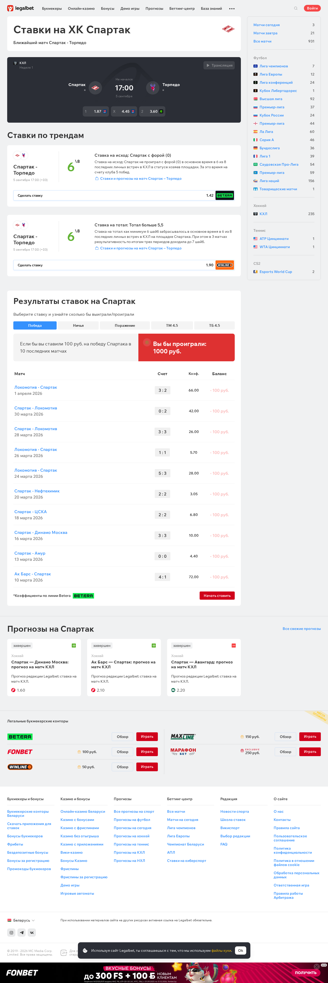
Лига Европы (287, 74)
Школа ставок (233, 819)
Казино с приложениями (81, 844)
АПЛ (171, 852)
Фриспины (69, 868)
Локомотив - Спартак (35, 387)
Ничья (78, 325)
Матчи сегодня (283, 25)
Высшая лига (287, 99)
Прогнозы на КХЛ (129, 852)
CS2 (256, 263)
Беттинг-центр (182, 8)
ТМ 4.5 (172, 325)
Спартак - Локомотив (35, 408)
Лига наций (287, 181)
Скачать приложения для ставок (29, 825)
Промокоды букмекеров (29, 868)
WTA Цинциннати (287, 247)
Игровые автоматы (77, 893)
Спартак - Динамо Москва (40, 532)
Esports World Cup (287, 272)
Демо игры (129, 8)
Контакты (282, 819)
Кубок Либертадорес (287, 91)
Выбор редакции (235, 836)
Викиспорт (230, 828)
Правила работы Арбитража (288, 895)
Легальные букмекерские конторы (37, 721)
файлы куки (221, 950)
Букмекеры (52, 8)
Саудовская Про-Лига (287, 164)
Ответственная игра (291, 885)
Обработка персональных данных (296, 875)
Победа (35, 325)
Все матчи (283, 41)
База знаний (211, 8)
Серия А (287, 140)
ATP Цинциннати (287, 239)
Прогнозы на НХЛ (129, 860)
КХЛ (22, 63)
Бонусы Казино (73, 860)
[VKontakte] (32, 932)
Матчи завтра (283, 33)
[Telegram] (21, 932)
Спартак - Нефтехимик (37, 491)
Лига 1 (287, 156)
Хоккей (259, 205)
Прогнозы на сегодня (132, 828)
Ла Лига (287, 132)
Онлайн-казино (81, 8)
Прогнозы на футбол (132, 819)
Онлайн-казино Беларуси (82, 811)
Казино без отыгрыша (79, 836)
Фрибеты (15, 844)
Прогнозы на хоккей (131, 836)
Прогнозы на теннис (131, 844)
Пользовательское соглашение (290, 838)
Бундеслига (287, 148)
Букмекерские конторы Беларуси (28, 813)
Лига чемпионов (287, 66)
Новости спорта (234, 811)
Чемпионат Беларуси (185, 844)
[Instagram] (11, 932)
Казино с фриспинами (79, 828)
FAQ (224, 844)
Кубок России (287, 115)
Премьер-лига (287, 107)
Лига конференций (287, 82)
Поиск (296, 8)
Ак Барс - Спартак (32, 574)
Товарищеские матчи (287, 189)
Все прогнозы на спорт (134, 811)
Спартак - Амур (29, 553)
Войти (312, 8)
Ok (240, 950)
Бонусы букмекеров (25, 836)
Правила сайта (287, 828)
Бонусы (107, 8)
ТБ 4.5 (214, 325)
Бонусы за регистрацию (28, 860)
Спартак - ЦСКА (30, 512)
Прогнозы (154, 8)
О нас (279, 811)
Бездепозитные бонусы (27, 852)
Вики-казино (71, 852)
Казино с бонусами (77, 819)
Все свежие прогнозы (302, 629)
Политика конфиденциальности (293, 850)
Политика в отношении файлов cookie (294, 862)
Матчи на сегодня (182, 819)
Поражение (125, 325)
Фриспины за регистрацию (83, 877)
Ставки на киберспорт (186, 860)
